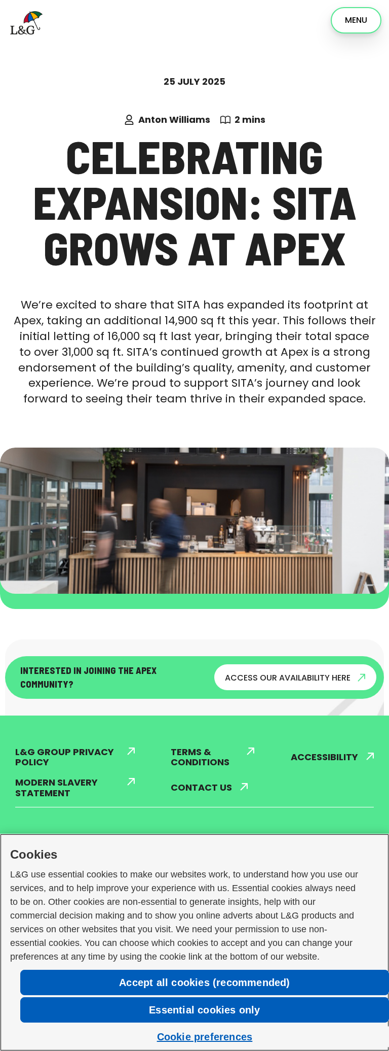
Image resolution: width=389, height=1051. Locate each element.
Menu (356, 20)
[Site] (25, 22)
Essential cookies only (204, 1009)
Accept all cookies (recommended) (204, 982)
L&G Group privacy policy (64, 757)
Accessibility (324, 757)
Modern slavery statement (56, 787)
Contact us (201, 788)
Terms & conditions (200, 757)
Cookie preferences (205, 1036)
